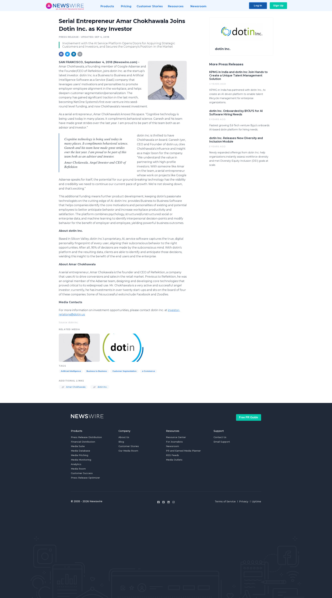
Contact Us (220, 437)
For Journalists (174, 441)
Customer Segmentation (124, 371)
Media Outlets (174, 459)
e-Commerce (148, 371)
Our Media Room (128, 450)
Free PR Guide (248, 417)
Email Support (222, 441)
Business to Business (96, 371)
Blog (121, 441)
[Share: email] (80, 54)
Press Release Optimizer (85, 477)
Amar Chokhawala (75, 387)
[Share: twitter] (67, 54)
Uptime (256, 501)
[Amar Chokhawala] (167, 80)
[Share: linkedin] (74, 54)
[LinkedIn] (168, 502)
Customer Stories (128, 446)
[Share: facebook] (61, 54)
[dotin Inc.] (123, 347)
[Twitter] (163, 502)
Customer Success (82, 473)
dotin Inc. (102, 387)
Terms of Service (225, 501)
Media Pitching (79, 455)
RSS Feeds (172, 455)
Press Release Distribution (86, 437)
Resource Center (176, 437)
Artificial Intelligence (71, 371)
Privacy (243, 501)
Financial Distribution (83, 441)
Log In (258, 5)
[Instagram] (173, 502)
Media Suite (78, 446)
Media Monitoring (81, 459)
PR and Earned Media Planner (183, 450)
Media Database (80, 450)
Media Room (78, 468)
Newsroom (172, 446)
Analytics (76, 464)
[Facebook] (158, 502)
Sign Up (278, 5)
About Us (123, 437)
